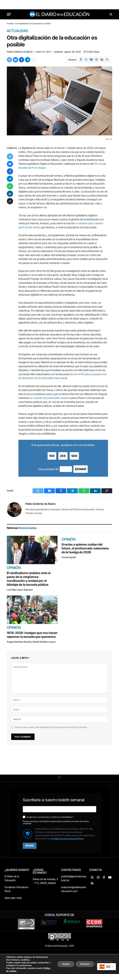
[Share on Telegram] (27, 59)
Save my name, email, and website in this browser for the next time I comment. (51, 727)
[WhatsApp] (10, 186)
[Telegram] (10, 179)
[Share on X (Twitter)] (9, 59)
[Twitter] (10, 156)
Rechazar (85, 964)
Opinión (14, 568)
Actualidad (17, 31)
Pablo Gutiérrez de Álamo (20, 51)
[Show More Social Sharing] (33, 59)
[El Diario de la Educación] (59, 14)
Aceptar (66, 964)
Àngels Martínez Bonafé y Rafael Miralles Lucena (31, 641)
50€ (74, 456)
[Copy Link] (10, 201)
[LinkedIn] (10, 194)
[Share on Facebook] (21, 59)
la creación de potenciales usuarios (50, 397)
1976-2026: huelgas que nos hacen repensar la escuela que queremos (32, 635)
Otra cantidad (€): (48, 469)
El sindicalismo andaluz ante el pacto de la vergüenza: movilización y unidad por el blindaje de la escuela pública (29, 578)
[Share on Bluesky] (15, 59)
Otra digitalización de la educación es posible (52, 41)
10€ (52, 456)
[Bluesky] (10, 164)
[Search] (110, 14)
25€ (63, 456)
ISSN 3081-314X (13, 898)
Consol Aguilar (69, 557)
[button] (59, 777)
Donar (80, 469)
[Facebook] (10, 171)
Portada (10, 23)
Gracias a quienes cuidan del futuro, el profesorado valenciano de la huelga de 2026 (85, 548)
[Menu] (9, 14)
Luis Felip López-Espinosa (20, 589)
